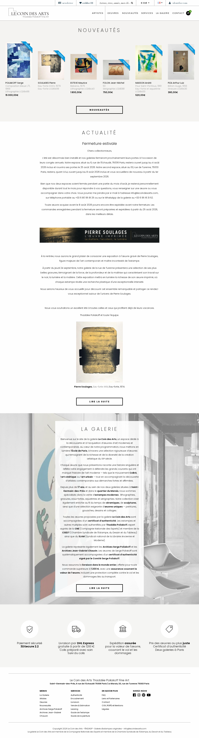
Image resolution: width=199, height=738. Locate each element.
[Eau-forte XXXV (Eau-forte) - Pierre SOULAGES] (51, 65)
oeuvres (113, 13)
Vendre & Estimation (80, 705)
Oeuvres (43, 702)
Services (147, 13)
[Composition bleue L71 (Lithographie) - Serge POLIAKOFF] (18, 60)
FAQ (103, 695)
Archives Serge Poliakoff (51, 709)
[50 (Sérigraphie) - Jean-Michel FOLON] (116, 69)
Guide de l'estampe (80, 712)
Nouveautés (130, 13)
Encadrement (77, 698)
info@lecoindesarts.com (135, 728)
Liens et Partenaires (111, 698)
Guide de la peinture (80, 716)
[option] (18, 73)
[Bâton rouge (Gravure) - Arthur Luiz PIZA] (181, 61)
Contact (178, 13)
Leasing (74, 709)
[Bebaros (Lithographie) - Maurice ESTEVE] (83, 66)
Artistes (43, 698)
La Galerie (162, 13)
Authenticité (76, 695)
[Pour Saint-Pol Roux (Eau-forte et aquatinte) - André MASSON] (148, 62)
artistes (97, 13)
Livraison (75, 702)
